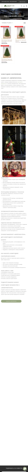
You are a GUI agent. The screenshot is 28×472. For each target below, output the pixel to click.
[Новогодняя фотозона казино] (14, 169)
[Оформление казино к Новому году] (14, 143)
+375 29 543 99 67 (13, 1)
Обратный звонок (22, 1)
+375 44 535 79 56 (5, 1)
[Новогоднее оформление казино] (14, 114)
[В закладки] (12, 26)
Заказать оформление (11, 301)
